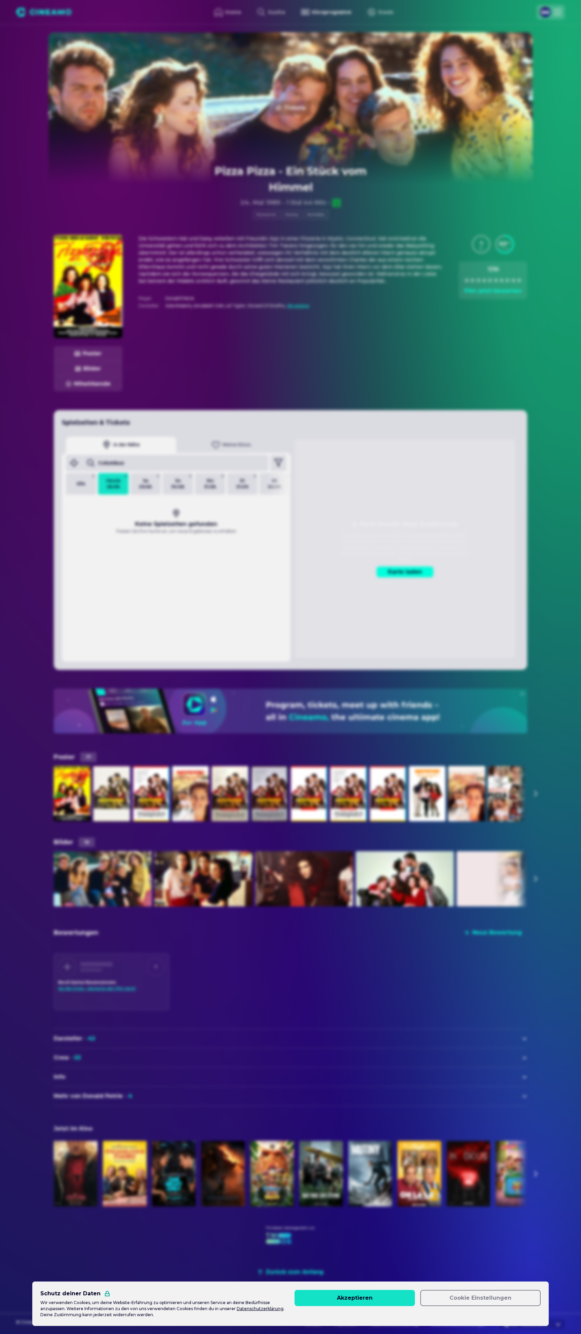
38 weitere (298, 305)
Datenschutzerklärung (260, 1308)
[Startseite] (44, 12)
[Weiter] (535, 794)
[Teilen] (506, 44)
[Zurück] (60, 44)
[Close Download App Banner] (522, 694)
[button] (481, 244)
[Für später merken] (521, 44)
